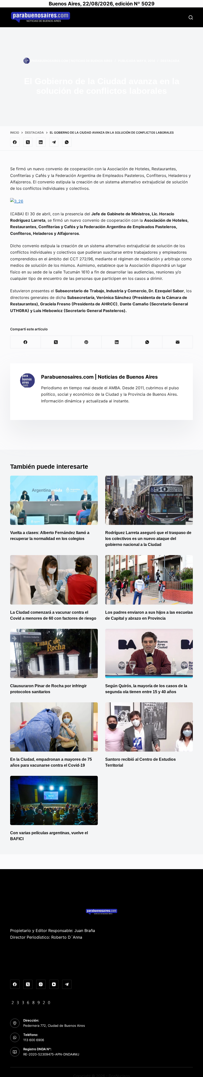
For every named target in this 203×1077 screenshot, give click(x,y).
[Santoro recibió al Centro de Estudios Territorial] (149, 727)
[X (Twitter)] (28, 142)
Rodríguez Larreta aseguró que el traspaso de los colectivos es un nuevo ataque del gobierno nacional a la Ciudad (148, 539)
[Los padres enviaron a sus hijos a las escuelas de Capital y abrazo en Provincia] (149, 579)
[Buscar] (191, 17)
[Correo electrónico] (177, 342)
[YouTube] (54, 984)
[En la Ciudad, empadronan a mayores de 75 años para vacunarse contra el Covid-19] (54, 727)
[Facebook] (15, 142)
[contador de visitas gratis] (31, 1002)
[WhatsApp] (67, 142)
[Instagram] (41, 984)
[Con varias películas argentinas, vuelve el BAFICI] (54, 800)
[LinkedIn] (41, 142)
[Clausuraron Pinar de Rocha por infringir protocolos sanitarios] (54, 653)
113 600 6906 (33, 1040)
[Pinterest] (86, 342)
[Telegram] (54, 142)
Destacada (170, 61)
